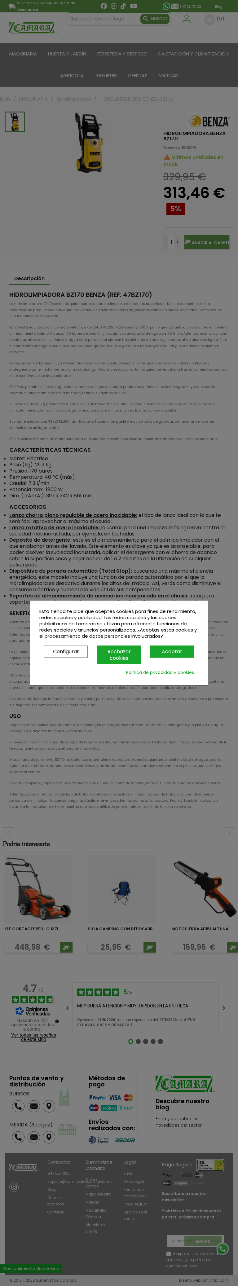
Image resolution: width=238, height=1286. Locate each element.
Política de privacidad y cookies (160, 673)
